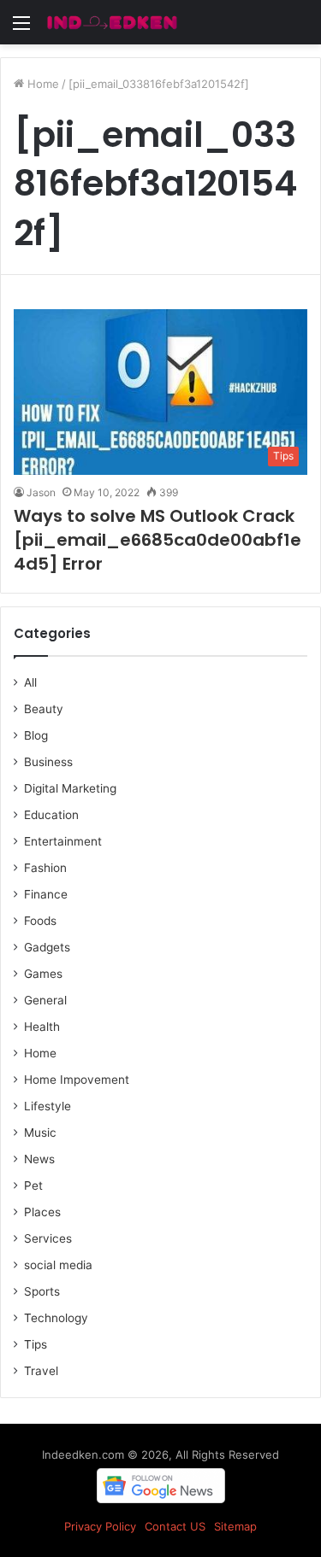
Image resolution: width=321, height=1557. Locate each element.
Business (48, 762)
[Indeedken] (111, 22)
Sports (42, 1291)
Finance (46, 894)
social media (58, 1265)
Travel (41, 1371)
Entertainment (63, 841)
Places (42, 1212)
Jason (41, 492)
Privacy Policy (100, 1526)
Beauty (43, 709)
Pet (33, 1185)
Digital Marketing (70, 788)
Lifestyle (47, 1106)
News (39, 1159)
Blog (36, 735)
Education (51, 815)
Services (48, 1238)
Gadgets (47, 947)
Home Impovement (76, 1079)
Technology (56, 1318)
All (30, 682)
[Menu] (21, 28)
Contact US (175, 1526)
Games (43, 973)
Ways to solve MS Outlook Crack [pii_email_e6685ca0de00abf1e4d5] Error (157, 540)
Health (42, 1026)
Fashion (45, 868)
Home (41, 84)
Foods (40, 921)
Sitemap (235, 1526)
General (45, 1000)
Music (40, 1132)
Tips (35, 1344)
